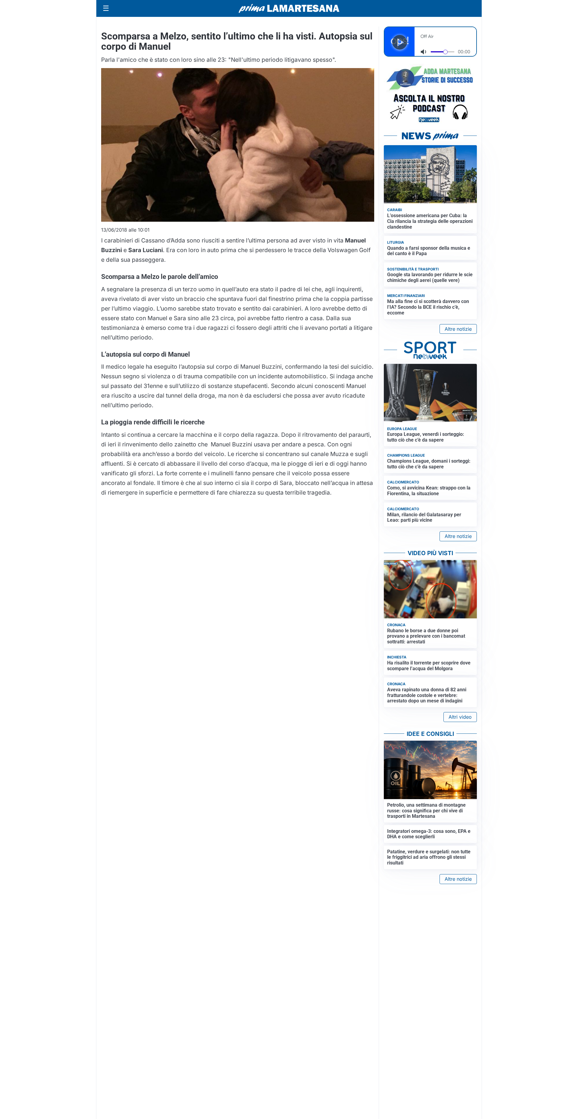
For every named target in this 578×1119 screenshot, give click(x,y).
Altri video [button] (460, 717)
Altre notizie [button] (458, 329)
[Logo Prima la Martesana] (289, 8)
